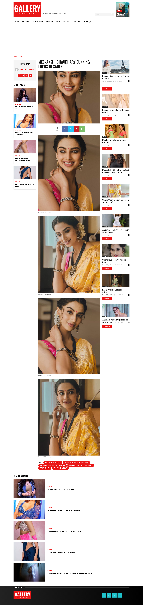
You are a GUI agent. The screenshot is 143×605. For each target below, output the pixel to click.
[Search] (112, 14)
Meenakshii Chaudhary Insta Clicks (76, 463)
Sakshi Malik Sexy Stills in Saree (24, 185)
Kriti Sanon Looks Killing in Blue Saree (24, 133)
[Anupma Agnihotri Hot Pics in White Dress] (115, 220)
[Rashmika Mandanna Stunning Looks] (115, 101)
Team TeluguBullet (107, 145)
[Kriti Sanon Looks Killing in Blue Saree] (25, 121)
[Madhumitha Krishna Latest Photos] (115, 131)
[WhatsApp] (82, 129)
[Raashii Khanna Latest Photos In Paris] (115, 67)
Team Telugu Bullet (27, 69)
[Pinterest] (76, 129)
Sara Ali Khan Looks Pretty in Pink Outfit (22, 159)
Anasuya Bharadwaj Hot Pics (115, 320)
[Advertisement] (71, 38)
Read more (107, 89)
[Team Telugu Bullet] (17, 69)
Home (15, 56)
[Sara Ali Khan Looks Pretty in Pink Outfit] (25, 147)
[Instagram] (23, 75)
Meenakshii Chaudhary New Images (80, 465)
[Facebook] (19, 75)
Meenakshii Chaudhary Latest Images (52, 465)
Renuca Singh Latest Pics (121, 14)
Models (105, 136)
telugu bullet (44, 468)
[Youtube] (30, 75)
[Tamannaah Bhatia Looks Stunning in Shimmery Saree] (29, 572)
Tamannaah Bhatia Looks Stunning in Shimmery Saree (69, 573)
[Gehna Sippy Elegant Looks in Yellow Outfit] (115, 190)
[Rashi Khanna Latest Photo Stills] (115, 280)
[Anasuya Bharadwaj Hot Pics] (115, 310)
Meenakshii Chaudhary (52, 463)
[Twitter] (26, 75)
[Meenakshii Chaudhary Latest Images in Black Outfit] (115, 161)
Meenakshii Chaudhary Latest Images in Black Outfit (115, 171)
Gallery (18, 104)
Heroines (105, 106)
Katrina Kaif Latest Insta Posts (24, 108)
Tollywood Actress (60, 468)
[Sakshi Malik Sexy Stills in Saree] (25, 172)
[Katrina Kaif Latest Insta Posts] (25, 95)
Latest (119, 11)
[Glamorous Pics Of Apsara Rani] (115, 250)
